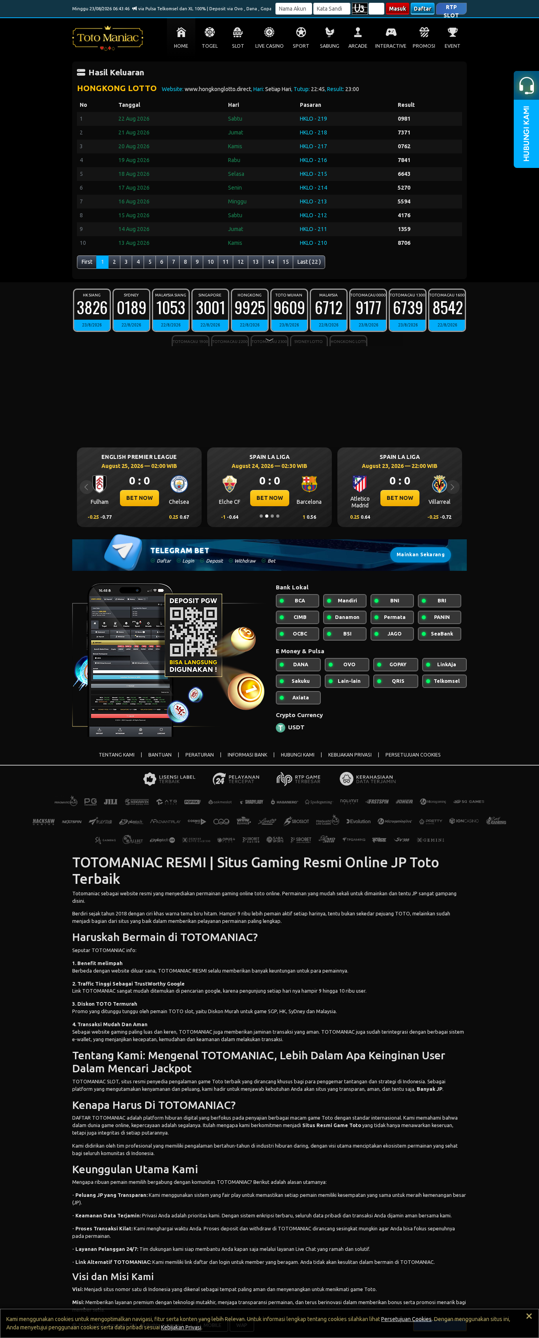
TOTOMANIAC (417, 1262)
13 (256, 262)
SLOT (238, 45)
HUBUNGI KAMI (297, 754)
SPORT (301, 45)
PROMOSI (424, 45)
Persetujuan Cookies (406, 1319)
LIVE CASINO (269, 45)
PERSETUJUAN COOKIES (413, 754)
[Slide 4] (277, 516)
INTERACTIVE (390, 45)
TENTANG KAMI (117, 754)
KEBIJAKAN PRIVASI (350, 754)
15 (286, 262)
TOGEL (210, 45)
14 (271, 262)
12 (241, 262)
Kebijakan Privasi (181, 1327)
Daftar (422, 9)
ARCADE (357, 45)
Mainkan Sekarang (421, 554)
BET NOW (139, 498)
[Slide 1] (261, 516)
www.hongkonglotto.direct (218, 89)
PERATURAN (199, 754)
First (87, 262)
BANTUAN (160, 754)
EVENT (452, 45)
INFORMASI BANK (247, 754)
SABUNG (329, 45)
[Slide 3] (272, 516)
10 (211, 262)
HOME (181, 45)
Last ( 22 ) (309, 262)
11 (226, 262)
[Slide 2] (266, 516)
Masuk (397, 9)
